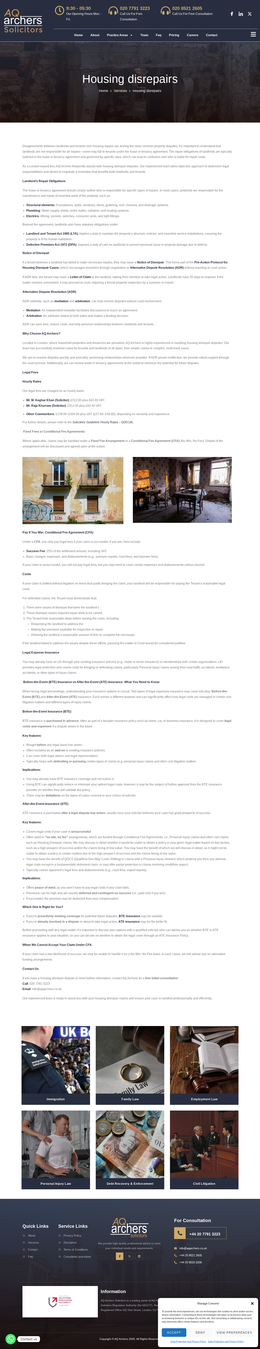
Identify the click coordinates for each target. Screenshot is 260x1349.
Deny (200, 1332)
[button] (252, 1303)
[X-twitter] (250, 14)
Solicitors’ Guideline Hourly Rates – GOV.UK (103, 422)
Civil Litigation (204, 1183)
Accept (174, 1332)
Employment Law (204, 1099)
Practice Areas (117, 35)
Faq (158, 35)
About (94, 35)
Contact (211, 35)
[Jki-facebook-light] (232, 14)
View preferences (234, 1332)
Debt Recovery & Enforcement (130, 1183)
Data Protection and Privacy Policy (188, 1341)
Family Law (130, 1099)
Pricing (174, 35)
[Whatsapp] (11, 1339)
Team (144, 35)
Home (78, 35)
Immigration (56, 1099)
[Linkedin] (139, 1256)
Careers (192, 35)
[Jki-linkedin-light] (241, 14)
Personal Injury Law (56, 1183)
